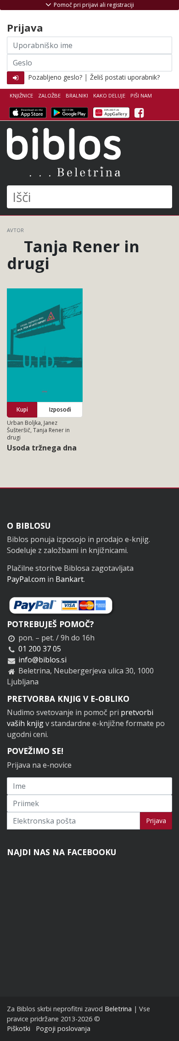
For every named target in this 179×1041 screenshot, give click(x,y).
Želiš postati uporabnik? (125, 77)
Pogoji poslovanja (63, 1028)
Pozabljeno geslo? (55, 77)
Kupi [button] (22, 409)
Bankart (70, 579)
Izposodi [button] (60, 409)
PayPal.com (26, 579)
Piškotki (18, 1028)
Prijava (156, 820)
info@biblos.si (42, 660)
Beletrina (118, 1008)
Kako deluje (109, 95)
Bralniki (77, 95)
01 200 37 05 (39, 649)
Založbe (49, 95)
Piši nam (141, 95)
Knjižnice (21, 95)
